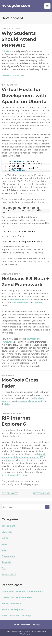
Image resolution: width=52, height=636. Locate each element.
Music (4, 550)
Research (6, 562)
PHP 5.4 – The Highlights (13, 609)
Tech (4, 568)
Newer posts (41, 493)
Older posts (10, 493)
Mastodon (25, 624)
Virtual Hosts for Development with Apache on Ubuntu (24, 95)
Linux (4, 544)
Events (5, 538)
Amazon (10, 460)
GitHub (16, 624)
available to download (30, 401)
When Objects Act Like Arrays (16, 615)
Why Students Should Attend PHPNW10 (19, 39)
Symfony (38, 302)
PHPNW (5, 51)
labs (7, 404)
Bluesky (36, 624)
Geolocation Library (11, 603)
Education (7, 531)
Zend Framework (19, 302)
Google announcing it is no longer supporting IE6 (24, 456)
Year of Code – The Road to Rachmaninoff (22, 591)
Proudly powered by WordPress (17, 631)
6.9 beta (24, 299)
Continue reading (13, 75)
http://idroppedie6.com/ (14, 475)
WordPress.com (25, 634)
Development (8, 525)
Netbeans (14, 299)
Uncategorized (9, 574)
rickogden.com (17, 5)
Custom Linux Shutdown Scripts (18, 597)
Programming (8, 556)
